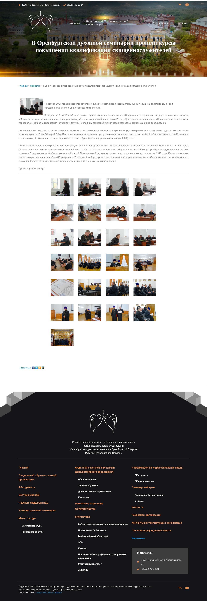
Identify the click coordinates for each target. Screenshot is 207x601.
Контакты (182, 23)
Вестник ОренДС (29, 494)
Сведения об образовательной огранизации (107, 23)
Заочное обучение (88, 485)
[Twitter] (36, 367)
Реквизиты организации (146, 514)
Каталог (82, 548)
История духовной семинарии (37, 510)
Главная (74, 23)
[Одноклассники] (39, 367)
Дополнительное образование (94, 491)
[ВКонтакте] (33, 367)
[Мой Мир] (43, 367)
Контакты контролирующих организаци (156, 522)
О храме (139, 501)
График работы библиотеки (93, 536)
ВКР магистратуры (32, 525)
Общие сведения (87, 479)
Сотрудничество (85, 508)
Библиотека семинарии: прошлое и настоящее (103, 524)
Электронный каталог (90, 564)
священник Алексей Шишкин (49, 593)
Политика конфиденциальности (151, 530)
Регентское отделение (89, 503)
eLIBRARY (83, 570)
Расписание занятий (32, 531)
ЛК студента (141, 475)
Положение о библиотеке (92, 530)
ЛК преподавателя (144, 481)
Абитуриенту (161, 23)
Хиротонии (138, 538)
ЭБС (80, 542)
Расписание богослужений (149, 495)
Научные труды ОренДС (33, 502)
